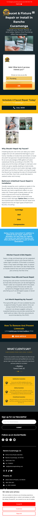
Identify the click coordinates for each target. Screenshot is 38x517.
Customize (19, 509)
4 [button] (21, 371)
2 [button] (18, 371)
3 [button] (19, 371)
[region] (19, 503)
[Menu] (33, 12)
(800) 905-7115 (28, 1)
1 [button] (16, 371)
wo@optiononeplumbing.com (14, 466)
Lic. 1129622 (9, 463)
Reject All (19, 513)
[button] (19, 427)
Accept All (19, 504)
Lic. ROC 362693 (11, 485)
